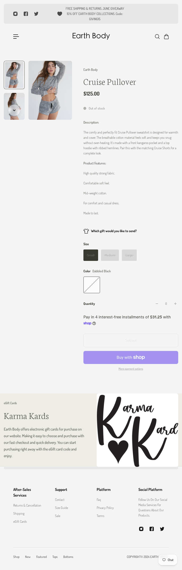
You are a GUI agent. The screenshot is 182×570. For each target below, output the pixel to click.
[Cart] (166, 36)
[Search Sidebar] (157, 36)
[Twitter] (36, 14)
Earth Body (90, 69)
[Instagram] (15, 14)
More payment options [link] (130, 368)
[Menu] (16, 37)
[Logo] (91, 36)
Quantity (89, 304)
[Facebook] (26, 14)
